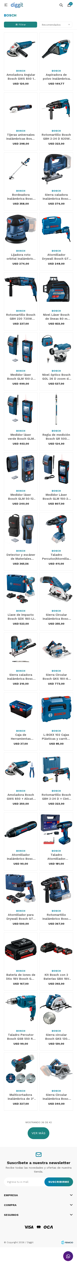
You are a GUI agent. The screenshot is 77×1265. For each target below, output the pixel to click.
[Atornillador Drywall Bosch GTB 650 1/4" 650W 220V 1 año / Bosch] (56, 229)
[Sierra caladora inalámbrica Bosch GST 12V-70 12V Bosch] (21, 649)
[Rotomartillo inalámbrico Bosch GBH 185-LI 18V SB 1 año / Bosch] (56, 889)
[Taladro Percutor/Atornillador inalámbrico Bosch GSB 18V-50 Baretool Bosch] (56, 529)
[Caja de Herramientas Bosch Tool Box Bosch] (21, 709)
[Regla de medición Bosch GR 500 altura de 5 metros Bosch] (56, 409)
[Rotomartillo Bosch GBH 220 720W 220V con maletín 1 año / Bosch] (21, 289)
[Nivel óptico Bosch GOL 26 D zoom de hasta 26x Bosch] (56, 349)
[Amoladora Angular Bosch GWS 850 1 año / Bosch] (21, 49)
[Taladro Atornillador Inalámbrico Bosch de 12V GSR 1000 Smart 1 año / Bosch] (56, 829)
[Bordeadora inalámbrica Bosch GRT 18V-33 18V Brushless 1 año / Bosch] (21, 169)
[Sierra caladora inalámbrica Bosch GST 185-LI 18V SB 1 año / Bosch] (56, 169)
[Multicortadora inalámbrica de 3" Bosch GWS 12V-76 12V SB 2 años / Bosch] (21, 1069)
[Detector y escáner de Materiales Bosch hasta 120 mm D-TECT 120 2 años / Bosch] (21, 529)
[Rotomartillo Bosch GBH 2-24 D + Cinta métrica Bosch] (56, 769)
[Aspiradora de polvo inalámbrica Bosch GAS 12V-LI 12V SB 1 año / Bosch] (56, 49)
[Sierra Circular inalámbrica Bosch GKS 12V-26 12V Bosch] (56, 589)
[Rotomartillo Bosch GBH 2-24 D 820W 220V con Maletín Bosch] (56, 109)
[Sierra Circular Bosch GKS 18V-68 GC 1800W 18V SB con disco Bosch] (56, 649)
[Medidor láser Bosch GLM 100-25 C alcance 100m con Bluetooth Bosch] (21, 349)
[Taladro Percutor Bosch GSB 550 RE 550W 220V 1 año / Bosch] (21, 1009)
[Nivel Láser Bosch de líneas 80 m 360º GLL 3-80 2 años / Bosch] (56, 289)
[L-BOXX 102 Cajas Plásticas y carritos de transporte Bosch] (56, 709)
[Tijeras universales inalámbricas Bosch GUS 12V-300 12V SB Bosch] (21, 109)
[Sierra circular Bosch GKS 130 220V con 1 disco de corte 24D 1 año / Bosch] (56, 1009)
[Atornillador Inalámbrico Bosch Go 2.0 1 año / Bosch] (21, 829)
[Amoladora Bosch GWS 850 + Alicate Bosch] (21, 769)
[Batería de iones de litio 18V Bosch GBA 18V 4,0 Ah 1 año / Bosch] (21, 949)
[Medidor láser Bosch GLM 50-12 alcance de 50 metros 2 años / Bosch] (21, 469)
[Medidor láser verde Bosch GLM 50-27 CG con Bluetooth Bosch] (21, 409)
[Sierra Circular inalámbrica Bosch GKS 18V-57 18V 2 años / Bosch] (56, 1069)
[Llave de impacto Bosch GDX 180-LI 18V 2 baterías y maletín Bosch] (21, 589)
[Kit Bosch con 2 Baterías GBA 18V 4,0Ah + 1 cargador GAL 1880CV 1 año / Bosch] (56, 949)
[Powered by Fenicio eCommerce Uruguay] (67, 1242)
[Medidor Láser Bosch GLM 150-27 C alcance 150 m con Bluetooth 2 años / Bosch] (56, 469)
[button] (61, 5)
